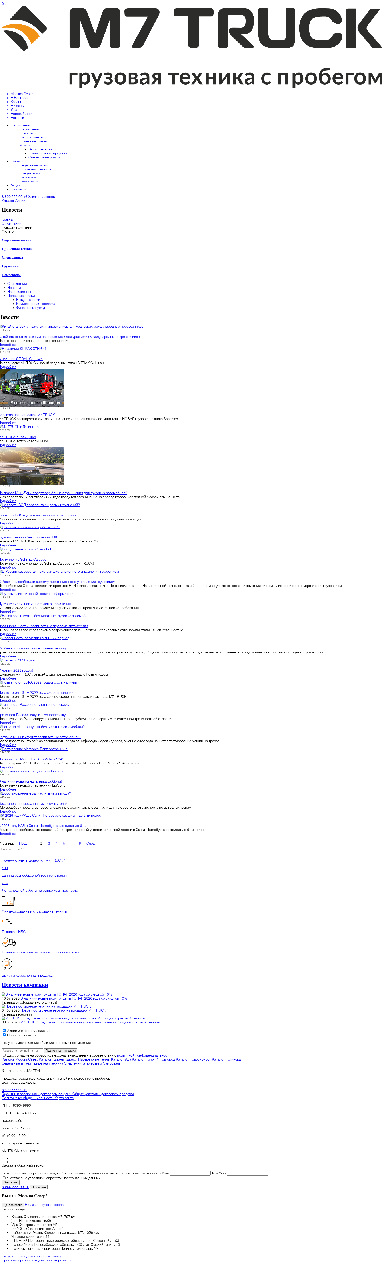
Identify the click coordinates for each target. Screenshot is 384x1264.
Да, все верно (13, 1205)
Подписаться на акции (61, 1050)
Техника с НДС (14, 932)
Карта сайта (64, 1098)
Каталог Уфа (121, 1059)
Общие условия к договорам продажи (103, 1094)
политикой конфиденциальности (144, 1055)
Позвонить (39, 1187)
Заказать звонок (41, 197)
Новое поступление (22, 1035)
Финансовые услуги (44, 157)
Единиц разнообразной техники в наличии (36, 876)
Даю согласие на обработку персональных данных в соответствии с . (89, 1055)
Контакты (18, 189)
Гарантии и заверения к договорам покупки (37, 1094)
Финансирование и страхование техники (34, 911)
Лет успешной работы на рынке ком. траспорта (40, 891)
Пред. (23, 844)
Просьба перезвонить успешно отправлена (36, 1260)
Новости (26, 133)
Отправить (11, 1182)
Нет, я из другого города (44, 1205)
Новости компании (25, 985)
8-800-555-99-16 (15, 1187)
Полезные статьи (33, 141)
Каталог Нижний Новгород (153, 1059)
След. (91, 844)
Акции (16, 185)
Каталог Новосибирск (193, 1059)
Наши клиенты (31, 137)
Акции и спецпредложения (28, 1031)
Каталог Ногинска (226, 1059)
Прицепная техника (35, 169)
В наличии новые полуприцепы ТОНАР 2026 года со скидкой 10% (73, 998)
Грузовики (28, 177)
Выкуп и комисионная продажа (27, 976)
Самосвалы (29, 181)
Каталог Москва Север (20, 1059)
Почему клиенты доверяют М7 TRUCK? (33, 860)
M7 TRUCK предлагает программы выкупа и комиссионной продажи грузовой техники (90, 1022)
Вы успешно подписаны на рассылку (31, 1256)
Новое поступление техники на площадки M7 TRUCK (63, 1010)
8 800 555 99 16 (14, 197)
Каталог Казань (51, 1059)
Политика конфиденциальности (28, 1098)
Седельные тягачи (34, 165)
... (72, 844)
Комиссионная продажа (47, 153)
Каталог (17, 161)
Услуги (25, 145)
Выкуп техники (40, 149)
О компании (20, 125)
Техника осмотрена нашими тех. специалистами (41, 952)
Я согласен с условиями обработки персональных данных (53, 1178)
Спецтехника (30, 173)
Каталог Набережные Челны (87, 1059)
